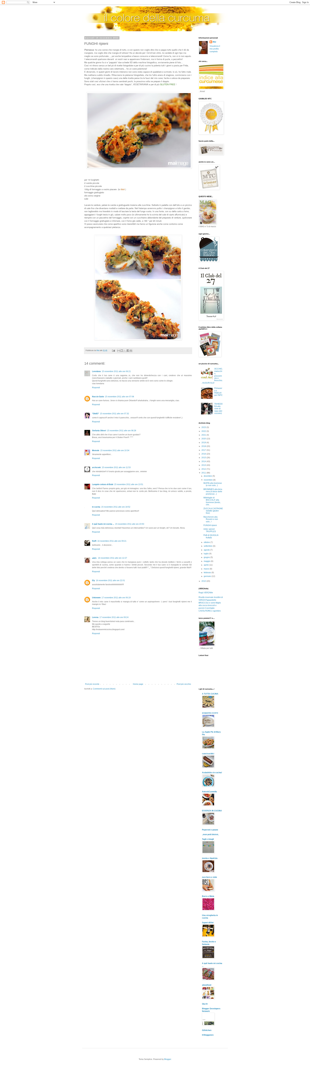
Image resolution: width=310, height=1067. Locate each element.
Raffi (94, 541)
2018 (204, 446)
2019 (204, 442)
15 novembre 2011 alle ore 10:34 (114, 450)
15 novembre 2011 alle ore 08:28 (121, 430)
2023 (204, 427)
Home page (138, 684)
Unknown (96, 597)
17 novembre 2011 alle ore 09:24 (114, 617)
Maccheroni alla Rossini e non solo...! (210, 519)
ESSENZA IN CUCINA (212, 811)
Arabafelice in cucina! (212, 772)
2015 (204, 457)
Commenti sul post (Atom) (104, 689)
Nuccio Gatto (98, 396)
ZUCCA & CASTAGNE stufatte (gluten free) (213, 510)
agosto (207, 550)
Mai (214, 42)
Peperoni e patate (210, 830)
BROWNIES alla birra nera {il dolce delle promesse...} (212, 491)
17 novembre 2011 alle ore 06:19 (116, 597)
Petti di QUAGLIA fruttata (210, 536)
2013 (204, 465)
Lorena (95, 617)
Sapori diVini (207, 922)
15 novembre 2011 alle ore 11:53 (116, 467)
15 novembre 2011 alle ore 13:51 (128, 484)
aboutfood (206, 985)
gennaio (208, 576)
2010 (204, 581)
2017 (204, 450)
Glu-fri (205, 1004)
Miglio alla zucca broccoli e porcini (210, 605)
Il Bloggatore (208, 1035)
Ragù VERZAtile (206, 592)
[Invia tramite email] (118, 350)
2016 (204, 454)
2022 (204, 431)
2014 (204, 461)
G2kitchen (206, 1030)
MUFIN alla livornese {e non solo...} (212, 484)
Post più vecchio (184, 684)
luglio (206, 553)
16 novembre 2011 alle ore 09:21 (111, 541)
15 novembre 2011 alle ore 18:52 (115, 507)
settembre (208, 546)
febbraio (208, 572)
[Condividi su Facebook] (127, 350)
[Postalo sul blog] (121, 350)
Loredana (96, 371)
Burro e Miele (208, 896)
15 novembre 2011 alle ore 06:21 (116, 371)
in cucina (96, 507)
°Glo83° (95, 413)
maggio (207, 561)
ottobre (207, 542)
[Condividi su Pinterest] (131, 350)
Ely (93, 580)
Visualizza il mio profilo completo (215, 49)
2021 (204, 435)
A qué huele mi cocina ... (103, 524)
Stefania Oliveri (99, 430)
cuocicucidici (208, 754)
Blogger (167, 1059)
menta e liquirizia (209, 858)
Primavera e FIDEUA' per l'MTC (218, 391)
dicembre (208, 476)
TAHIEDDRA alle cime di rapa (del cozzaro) (218, 408)
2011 (204, 473)
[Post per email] (113, 350)
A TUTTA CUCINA (210, 694)
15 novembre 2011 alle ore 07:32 (114, 413)
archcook (96, 467)
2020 (204, 439)
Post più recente (92, 684)
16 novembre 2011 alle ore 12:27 (112, 558)
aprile (206, 565)
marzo (207, 569)
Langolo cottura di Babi (102, 484)
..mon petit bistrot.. (210, 834)
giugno (207, 557)
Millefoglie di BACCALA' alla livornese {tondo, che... (212, 501)
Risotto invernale (206, 597)
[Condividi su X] (124, 350)
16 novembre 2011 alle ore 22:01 (110, 580)
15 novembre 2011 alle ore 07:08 (119, 396)
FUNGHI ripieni (210, 525)
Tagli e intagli (208, 839)
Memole (95, 450)
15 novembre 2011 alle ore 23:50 (129, 524)
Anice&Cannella (209, 792)
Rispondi (96, 387)
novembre (208, 480)
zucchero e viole (209, 877)
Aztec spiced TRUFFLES (209, 530)
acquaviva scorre (210, 713)
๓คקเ (94, 558)
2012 (204, 469)
